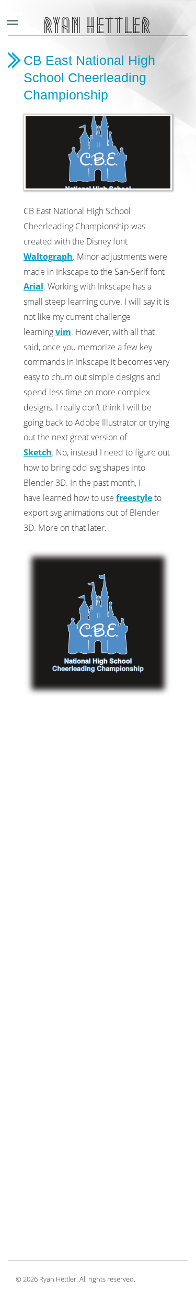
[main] (98, 651)
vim (63, 332)
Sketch (38, 452)
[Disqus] (98, 842)
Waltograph (48, 256)
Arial (33, 286)
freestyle (134, 498)
